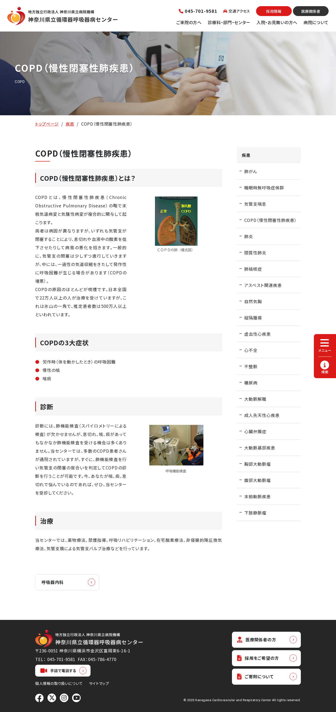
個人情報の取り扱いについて (59, 683)
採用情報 (273, 11)
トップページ (47, 124)
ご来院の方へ (189, 22)
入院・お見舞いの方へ (277, 22)
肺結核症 (253, 269)
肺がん (250, 171)
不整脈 (251, 366)
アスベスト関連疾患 (263, 285)
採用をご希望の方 (262, 658)
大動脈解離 (255, 399)
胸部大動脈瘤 (257, 464)
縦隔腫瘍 (253, 318)
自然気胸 (253, 301)
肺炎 (248, 236)
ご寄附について (259, 676)
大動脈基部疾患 (259, 448)
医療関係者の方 (260, 639)
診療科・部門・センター (229, 22)
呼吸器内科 (53, 582)
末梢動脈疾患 (257, 496)
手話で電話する (63, 670)
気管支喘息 (255, 204)
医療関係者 (311, 11)
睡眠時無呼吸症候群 (264, 187)
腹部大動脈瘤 (257, 480)
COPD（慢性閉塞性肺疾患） (270, 220)
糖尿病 (251, 383)
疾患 (70, 124)
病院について (316, 22)
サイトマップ (99, 683)
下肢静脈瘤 (255, 513)
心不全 (251, 350)
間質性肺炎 (255, 252)
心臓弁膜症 (255, 431)
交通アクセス (239, 11)
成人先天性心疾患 (262, 415)
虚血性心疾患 (257, 334)
